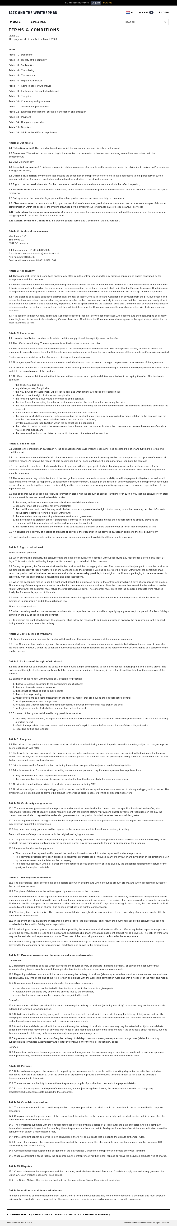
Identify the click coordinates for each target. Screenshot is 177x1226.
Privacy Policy (43, 1214)
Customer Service (19, 1214)
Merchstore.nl (140, 1223)
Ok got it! (96, 3)
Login (165, 12)
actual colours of (32, 371)
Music (15, 22)
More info (107, 3)
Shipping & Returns (96, 1214)
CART (147, 12)
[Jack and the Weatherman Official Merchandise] (33, 12)
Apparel (38, 22)
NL (132, 12)
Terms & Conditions (68, 1214)
